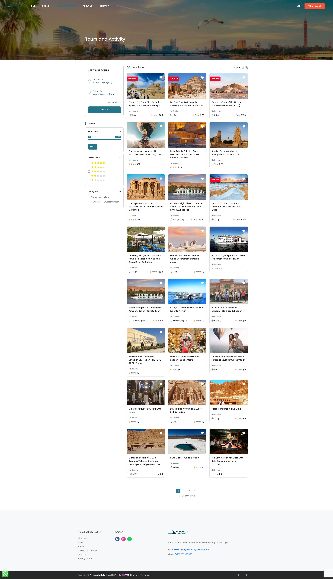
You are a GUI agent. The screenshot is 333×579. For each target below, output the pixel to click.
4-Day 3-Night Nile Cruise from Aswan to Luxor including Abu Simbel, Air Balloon (186, 206)
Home (32, 6)
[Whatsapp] (129, 539)
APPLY (92, 146)
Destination (98, 79)
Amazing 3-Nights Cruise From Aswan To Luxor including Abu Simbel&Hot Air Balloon (145, 259)
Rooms (45, 6)
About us (87, 6)
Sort (236, 67)
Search (104, 109)
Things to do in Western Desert (105, 202)
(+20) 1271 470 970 (183, 554)
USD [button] (299, 6)
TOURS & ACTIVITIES (87, 550)
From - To (97, 91)
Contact (104, 6)
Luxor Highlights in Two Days (226, 408)
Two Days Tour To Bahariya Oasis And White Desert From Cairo (227, 206)
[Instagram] (123, 539)
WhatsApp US (314, 6)
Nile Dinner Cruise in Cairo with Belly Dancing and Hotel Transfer (227, 461)
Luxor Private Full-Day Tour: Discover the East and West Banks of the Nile (184, 154)
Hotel (80, 542)
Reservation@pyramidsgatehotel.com (191, 549)
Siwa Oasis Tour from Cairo (184, 457)
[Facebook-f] (238, 575)
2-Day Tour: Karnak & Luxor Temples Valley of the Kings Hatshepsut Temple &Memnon (145, 461)
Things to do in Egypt (100, 197)
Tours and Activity (66, 6)
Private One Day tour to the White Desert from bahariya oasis (184, 259)
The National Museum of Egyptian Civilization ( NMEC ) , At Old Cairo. (145, 360)
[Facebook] (117, 539)
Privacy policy (85, 558)
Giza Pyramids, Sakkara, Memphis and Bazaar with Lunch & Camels (146, 206)
